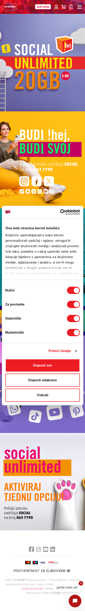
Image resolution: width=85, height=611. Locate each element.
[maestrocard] (35, 562)
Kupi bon (43, 7)
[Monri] (53, 562)
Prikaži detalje (60, 351)
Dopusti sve (42, 365)
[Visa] (42, 562)
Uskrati (42, 395)
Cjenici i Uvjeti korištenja (49, 584)
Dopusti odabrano (42, 380)
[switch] (73, 304)
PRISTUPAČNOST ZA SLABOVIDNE (40, 571)
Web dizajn (32, 593)
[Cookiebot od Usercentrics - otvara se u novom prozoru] (60, 212)
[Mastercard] (28, 562)
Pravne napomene (58, 580)
